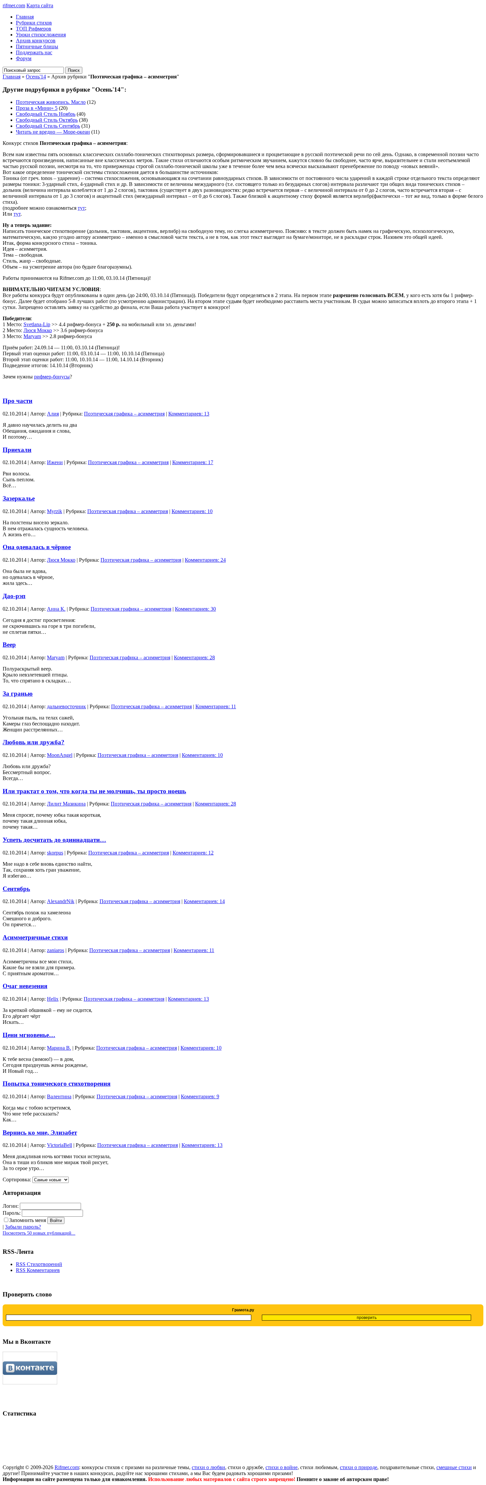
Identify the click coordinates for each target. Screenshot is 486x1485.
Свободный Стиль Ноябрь (45, 114)
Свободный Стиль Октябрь (47, 120)
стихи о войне (281, 1467)
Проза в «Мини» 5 (37, 108)
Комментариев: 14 (204, 901)
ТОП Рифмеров (33, 28)
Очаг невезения (25, 986)
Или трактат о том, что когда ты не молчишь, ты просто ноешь (94, 791)
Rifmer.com (67, 1467)
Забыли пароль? (23, 1227)
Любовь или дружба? (33, 742)
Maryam (32, 336)
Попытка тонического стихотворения (56, 1083)
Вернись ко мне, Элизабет (40, 1132)
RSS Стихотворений (39, 1264)
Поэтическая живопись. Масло (51, 102)
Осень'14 (36, 76)
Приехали (17, 449)
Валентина (59, 1096)
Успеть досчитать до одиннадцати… (54, 839)
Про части (17, 400)
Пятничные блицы (37, 46)
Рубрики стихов (34, 22)
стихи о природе (358, 1467)
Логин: (11, 1206)
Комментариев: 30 (195, 609)
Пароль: (11, 1213)
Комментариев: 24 (205, 560)
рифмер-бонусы (52, 376)
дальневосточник (66, 706)
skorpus (55, 852)
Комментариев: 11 (215, 706)
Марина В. (59, 1048)
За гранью (18, 693)
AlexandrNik (60, 901)
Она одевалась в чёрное (37, 547)
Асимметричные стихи (35, 937)
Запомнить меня (27, 1220)
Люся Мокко (37, 330)
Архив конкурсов (36, 40)
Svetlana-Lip (36, 324)
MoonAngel (59, 755)
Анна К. (56, 609)
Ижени (55, 462)
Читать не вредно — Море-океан (53, 132)
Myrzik (54, 511)
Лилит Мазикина (66, 804)
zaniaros (55, 950)
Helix (53, 999)
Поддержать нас (34, 52)
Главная (25, 17)
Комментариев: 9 (200, 1096)
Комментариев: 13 (188, 413)
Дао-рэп (14, 595)
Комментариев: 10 (192, 511)
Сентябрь (16, 888)
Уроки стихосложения (41, 34)
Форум (23, 58)
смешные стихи (454, 1467)
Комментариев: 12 (193, 852)
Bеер (9, 644)
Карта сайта (39, 5)
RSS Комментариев (38, 1270)
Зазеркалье (19, 498)
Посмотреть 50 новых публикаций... (39, 1233)
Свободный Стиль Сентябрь (48, 126)
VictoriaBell (59, 1145)
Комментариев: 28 (194, 657)
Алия (53, 413)
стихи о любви (208, 1467)
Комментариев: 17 (192, 462)
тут (81, 208)
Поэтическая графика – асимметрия (124, 413)
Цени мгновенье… (29, 1034)
